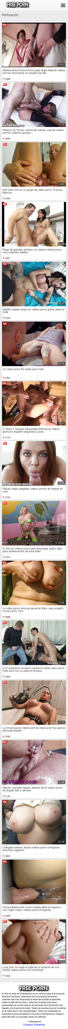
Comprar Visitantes (34, 1024)
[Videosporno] (18, 5)
